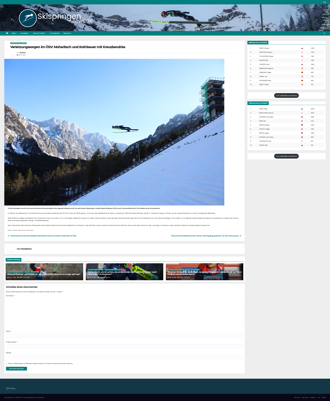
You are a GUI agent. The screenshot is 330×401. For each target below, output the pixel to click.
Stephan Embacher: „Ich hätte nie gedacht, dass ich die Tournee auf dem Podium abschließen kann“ (204, 273)
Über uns (67, 33)
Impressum (297, 397)
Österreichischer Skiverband (18, 43)
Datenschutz (305, 397)
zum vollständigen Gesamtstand (286, 95)
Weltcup (27, 271)
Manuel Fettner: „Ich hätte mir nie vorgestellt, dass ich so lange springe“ (43, 274)
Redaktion (23, 52)
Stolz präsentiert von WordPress (13, 397)
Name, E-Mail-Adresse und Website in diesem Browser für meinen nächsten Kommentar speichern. (40, 363)
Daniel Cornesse (24, 277)
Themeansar (40, 397)
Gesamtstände (39, 33)
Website (8, 353)
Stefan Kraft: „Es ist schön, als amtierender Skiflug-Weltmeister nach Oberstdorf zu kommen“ (122, 273)
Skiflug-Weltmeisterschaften (113, 269)
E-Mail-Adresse (11, 342)
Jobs (318, 397)
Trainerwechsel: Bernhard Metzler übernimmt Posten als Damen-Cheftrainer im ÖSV (43, 236)
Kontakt (324, 397)
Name (8, 331)
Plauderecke (55, 33)
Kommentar (10, 296)
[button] (324, 33)
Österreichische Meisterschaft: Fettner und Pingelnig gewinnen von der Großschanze (205, 236)
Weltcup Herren (35, 271)
